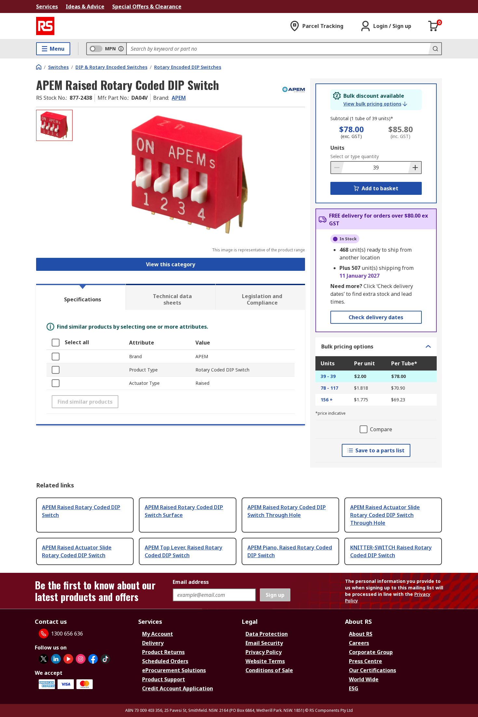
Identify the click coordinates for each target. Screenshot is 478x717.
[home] (38, 66)
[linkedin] (56, 659)
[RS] (45, 26)
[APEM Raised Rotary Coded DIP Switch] (189, 174)
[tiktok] (105, 659)
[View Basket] (433, 26)
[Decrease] (337, 167)
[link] (375, 104)
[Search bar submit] (434, 49)
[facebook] (93, 659)
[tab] (81, 297)
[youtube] (68, 659)
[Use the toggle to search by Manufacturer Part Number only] (121, 48)
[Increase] (414, 167)
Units (337, 147)
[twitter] (43, 659)
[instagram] (81, 659)
